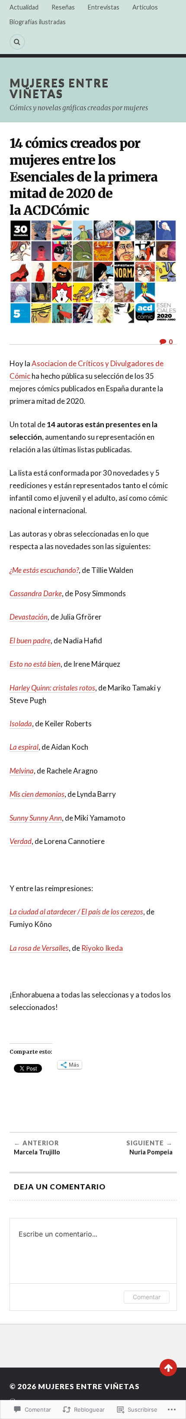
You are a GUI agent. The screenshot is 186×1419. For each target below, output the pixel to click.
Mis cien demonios (37, 794)
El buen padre (30, 640)
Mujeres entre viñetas (59, 88)
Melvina (22, 770)
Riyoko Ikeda (102, 947)
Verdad (21, 841)
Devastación (29, 616)
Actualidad (24, 7)
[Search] (17, 42)
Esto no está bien (35, 663)
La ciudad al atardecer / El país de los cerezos (76, 911)
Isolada (21, 723)
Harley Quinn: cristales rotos (52, 687)
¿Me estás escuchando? (44, 570)
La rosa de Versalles (39, 947)
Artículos (145, 7)
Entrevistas (103, 7)
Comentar (146, 1297)
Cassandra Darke (36, 593)
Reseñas (63, 7)
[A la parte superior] (168, 1367)
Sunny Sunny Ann (36, 817)
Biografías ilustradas (38, 22)
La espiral (24, 746)
